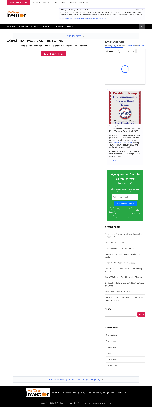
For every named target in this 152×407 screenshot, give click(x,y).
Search (109, 309)
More (68, 26)
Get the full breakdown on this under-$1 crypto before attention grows (83, 18)
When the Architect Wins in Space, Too (121, 263)
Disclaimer (66, 393)
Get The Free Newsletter (125, 203)
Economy (55, 2)
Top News (72, 2)
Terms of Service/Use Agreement (101, 393)
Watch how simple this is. (117, 291)
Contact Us (121, 393)
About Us (56, 393)
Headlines (36, 2)
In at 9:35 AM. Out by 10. (115, 243)
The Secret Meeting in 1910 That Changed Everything (76, 379)
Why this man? (76, 36)
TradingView (131, 45)
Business (46, 2)
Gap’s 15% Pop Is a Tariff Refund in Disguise (123, 277)
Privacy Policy (79, 393)
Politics (63, 2)
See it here (114, 160)
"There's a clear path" (123, 142)
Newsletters (83, 2)
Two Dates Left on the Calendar (120, 248)
